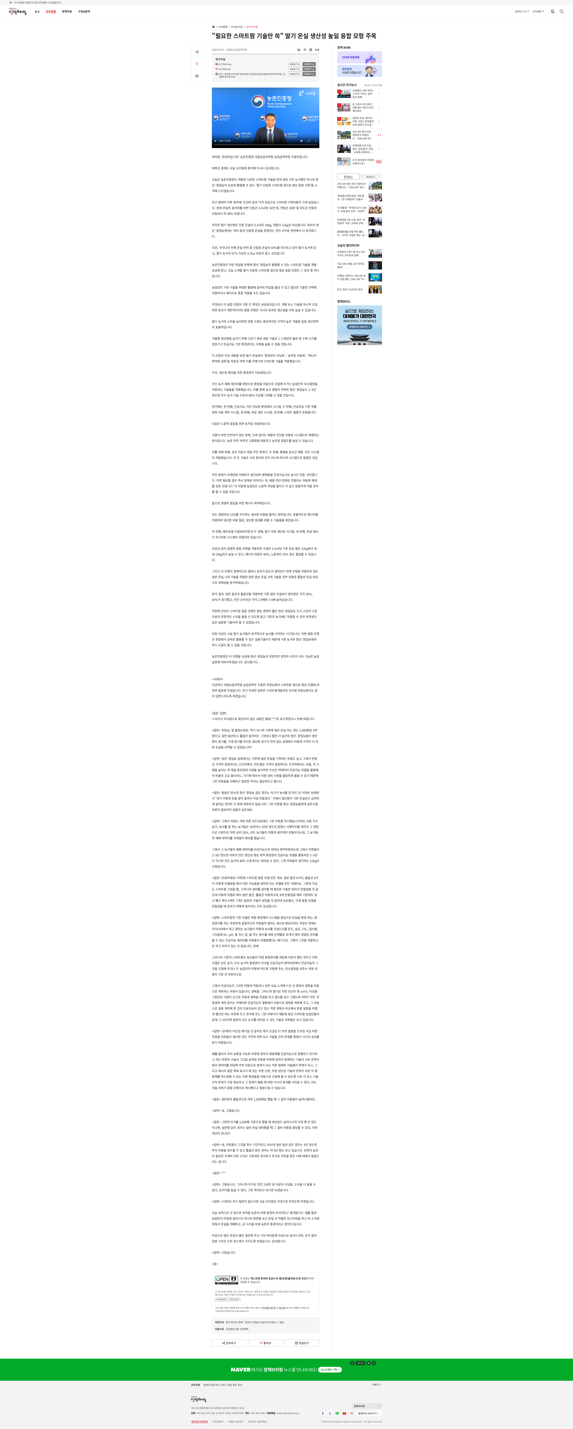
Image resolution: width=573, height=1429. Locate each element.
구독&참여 (84, 11)
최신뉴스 (370, 176)
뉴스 (37, 11)
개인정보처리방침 (199, 1421)
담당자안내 (234, 1299)
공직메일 (537, 11)
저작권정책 (221, 1299)
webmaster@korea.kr (288, 1413)
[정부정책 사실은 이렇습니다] (359, 71)
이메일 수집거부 (235, 1421)
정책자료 (67, 11)
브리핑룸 (51, 11)
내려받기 (308, 64)
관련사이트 (359, 1406)
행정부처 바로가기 (367, 1413)
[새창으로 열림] (310, 50)
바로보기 (294, 64)
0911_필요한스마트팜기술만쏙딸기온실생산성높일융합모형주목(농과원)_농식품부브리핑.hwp (252, 75)
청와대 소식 (521, 11)
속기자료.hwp (225, 64)
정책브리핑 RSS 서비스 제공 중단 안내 (222, 1384)
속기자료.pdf (224, 69)
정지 (368, 1363)
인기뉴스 (348, 176)
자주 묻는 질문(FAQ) (257, 1421)
